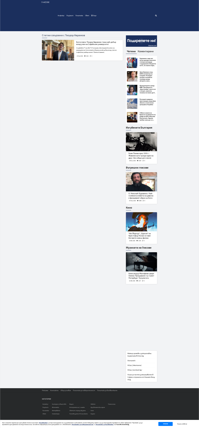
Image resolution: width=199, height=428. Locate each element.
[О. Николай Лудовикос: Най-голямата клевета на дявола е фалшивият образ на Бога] (141, 181)
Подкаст (69, 15)
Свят (87, 15)
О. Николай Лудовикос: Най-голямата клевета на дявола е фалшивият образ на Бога (141, 195)
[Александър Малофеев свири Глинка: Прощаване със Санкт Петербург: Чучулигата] (141, 261)
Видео (71, 404)
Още (94, 15)
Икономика (55, 407)
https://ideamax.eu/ (134, 365)
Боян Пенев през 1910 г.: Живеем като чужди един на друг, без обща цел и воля (141, 155)
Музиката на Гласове (138, 247)
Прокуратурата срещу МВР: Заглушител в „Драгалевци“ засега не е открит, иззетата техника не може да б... (148, 89)
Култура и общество (59, 404)
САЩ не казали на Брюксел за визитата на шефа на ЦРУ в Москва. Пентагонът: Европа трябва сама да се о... (148, 116)
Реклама (45, 390)
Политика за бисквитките (107, 390)
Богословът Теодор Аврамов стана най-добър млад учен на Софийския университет (96, 43)
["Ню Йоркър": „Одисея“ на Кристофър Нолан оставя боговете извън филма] (141, 221)
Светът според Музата (77, 411)
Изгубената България (139, 127)
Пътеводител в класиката (78, 414)
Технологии (111, 404)
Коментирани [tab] (146, 51)
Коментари (55, 414)
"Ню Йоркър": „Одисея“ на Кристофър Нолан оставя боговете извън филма (140, 235)
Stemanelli (131, 361)
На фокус (61, 15)
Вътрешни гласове (137, 167)
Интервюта (56, 411)
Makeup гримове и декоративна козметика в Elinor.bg (139, 354)
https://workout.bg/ (134, 370)
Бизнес (93, 414)
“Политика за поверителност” (82, 425)
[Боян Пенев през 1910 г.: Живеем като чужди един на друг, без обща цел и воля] (141, 141)
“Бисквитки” (43, 423)
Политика (79, 15)
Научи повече (182, 424)
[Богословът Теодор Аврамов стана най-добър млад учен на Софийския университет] (58, 50)
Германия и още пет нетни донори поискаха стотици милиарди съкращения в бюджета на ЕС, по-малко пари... (148, 62)
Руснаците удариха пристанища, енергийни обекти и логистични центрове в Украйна (148, 101)
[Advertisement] (126, 15)
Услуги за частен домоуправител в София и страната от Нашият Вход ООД (141, 377)
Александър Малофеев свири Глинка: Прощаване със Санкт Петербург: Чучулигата (141, 275)
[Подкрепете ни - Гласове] (141, 41)
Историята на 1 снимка (77, 407)
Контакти (54, 390)
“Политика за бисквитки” (104, 425)
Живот (93, 404)
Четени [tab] (131, 51)
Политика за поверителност (84, 390)
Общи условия (66, 390)
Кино (129, 207)
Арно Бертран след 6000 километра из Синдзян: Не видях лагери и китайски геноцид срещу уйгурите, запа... (146, 76)
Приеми (165, 424)
